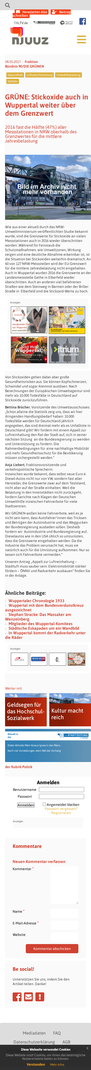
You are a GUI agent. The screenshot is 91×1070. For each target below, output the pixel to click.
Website (19, 935)
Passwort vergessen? (61, 809)
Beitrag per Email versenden (28, 996)
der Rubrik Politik (18, 767)
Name (19, 911)
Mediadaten (34, 1033)
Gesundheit (15, 75)
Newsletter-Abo (34, 12)
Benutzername (24, 790)
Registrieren (61, 813)
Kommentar (23, 868)
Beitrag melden (39, 996)
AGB (66, 1042)
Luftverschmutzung (40, 75)
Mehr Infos (57, 1064)
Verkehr (13, 81)
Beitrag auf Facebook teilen (17, 996)
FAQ (57, 1033)
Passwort (25, 796)
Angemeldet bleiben (63, 805)
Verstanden (36, 1064)
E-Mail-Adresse (26, 923)
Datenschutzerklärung (34, 1042)
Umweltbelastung (68, 75)
